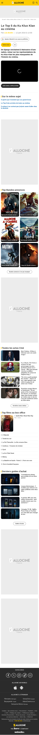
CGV (7, 713)
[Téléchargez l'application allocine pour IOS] (16, 687)
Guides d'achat (19, 523)
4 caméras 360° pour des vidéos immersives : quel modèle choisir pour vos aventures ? (29, 500)
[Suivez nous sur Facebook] (8, 675)
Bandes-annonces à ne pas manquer (19, 272)
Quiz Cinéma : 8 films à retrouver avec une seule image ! (28, 352)
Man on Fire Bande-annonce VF (10, 215)
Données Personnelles (8, 715)
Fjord (4, 449)
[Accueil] (18, 2)
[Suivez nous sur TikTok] (25, 675)
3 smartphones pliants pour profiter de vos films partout (29, 476)
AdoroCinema (27, 701)
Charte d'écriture (31, 715)
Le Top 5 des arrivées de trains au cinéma (15, 103)
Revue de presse (20, 715)
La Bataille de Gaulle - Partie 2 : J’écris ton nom (17, 460)
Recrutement (22, 711)
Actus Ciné (26, 19)
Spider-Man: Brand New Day (24, 416)
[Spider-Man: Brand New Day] (7, 423)
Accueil (4, 19)
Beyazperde (8, 701)
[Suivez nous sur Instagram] (19, 675)
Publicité (30, 711)
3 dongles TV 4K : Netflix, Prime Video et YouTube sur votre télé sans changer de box (29, 512)
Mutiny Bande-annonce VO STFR (10, 265)
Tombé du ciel (6, 438)
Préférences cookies (28, 713)
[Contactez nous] (30, 675)
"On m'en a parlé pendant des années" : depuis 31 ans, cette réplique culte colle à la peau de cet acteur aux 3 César (29, 380)
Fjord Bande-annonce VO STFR (29, 240)
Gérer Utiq (22, 717)
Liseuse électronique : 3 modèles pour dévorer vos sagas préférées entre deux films (29, 488)
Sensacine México (17, 704)
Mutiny (4, 457)
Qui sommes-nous (13, 711)
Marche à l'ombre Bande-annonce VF (10, 240)
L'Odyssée (5, 435)
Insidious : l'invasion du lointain (12, 446)
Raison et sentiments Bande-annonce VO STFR (29, 215)
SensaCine (26, 699)
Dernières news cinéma (19, 405)
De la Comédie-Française (11, 464)
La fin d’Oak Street (8, 453)
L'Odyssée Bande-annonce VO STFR (29, 265)
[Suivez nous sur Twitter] (14, 675)
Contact (4, 711)
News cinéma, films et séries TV (14, 19)
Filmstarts (7, 699)
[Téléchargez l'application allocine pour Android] (23, 687)
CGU (35, 711)
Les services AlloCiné (12, 717)
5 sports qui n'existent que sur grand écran (16, 100)
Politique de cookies (15, 713)
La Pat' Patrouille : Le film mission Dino (14, 442)
